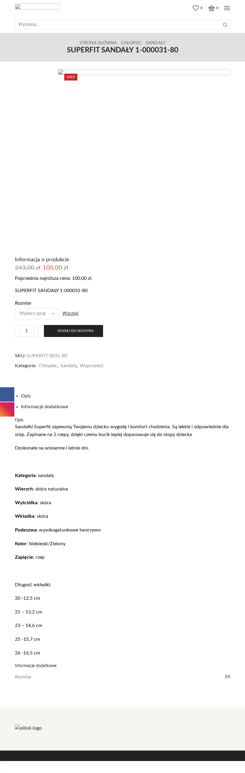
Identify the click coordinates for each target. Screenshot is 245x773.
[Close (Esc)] (0, 765)
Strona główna (98, 43)
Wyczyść (70, 314)
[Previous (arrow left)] (0, 771)
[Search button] (225, 24)
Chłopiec (131, 43)
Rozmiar (23, 303)
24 (227, 677)
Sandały (156, 43)
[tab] (26, 396)
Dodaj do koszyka (76, 330)
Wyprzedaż (91, 365)
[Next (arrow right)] (3, 771)
